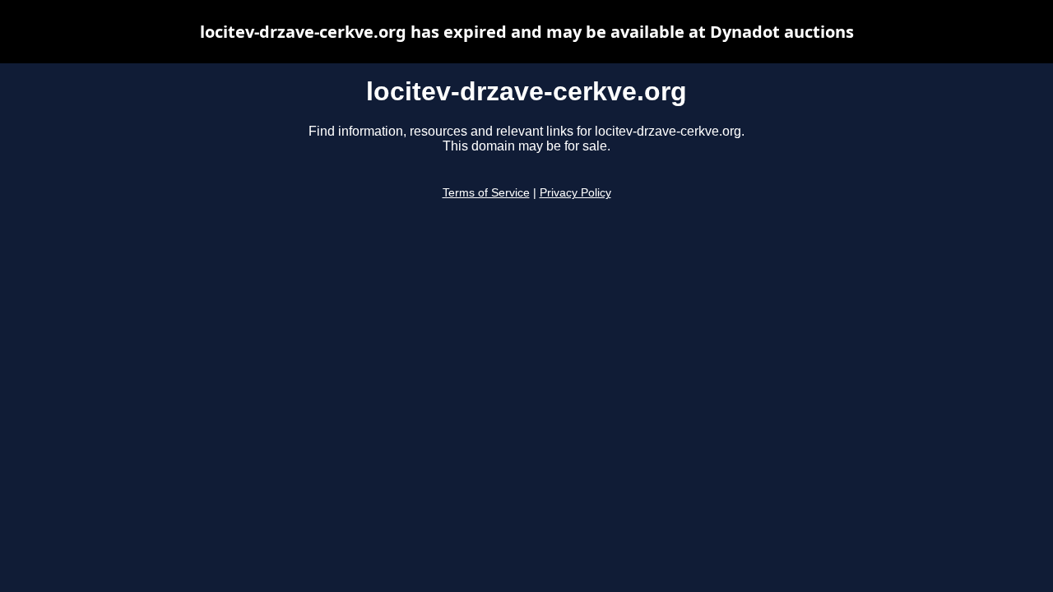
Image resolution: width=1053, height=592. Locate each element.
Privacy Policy (575, 193)
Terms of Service (486, 193)
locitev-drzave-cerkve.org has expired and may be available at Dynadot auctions (527, 32)
